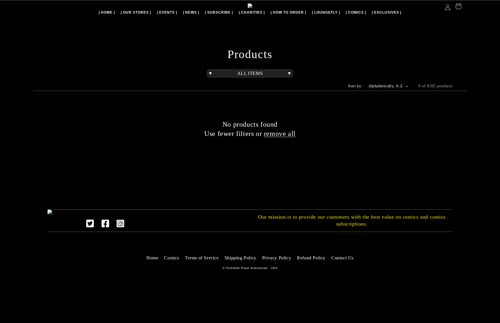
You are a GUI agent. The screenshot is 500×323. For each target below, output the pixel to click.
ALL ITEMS (250, 73)
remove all (280, 133)
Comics (171, 257)
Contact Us (342, 257)
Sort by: (355, 86)
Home (152, 257)
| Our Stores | (136, 12)
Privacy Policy (276, 257)
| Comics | (356, 12)
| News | (191, 12)
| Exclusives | (386, 12)
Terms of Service (202, 257)
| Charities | (252, 12)
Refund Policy (311, 257)
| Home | (107, 12)
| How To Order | (288, 12)
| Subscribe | (219, 12)
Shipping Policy (240, 257)
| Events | (167, 12)
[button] (458, 7)
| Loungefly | (326, 12)
